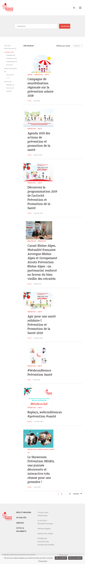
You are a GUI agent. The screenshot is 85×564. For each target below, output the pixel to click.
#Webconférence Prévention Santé (39, 373)
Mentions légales (44, 528)
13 (70, 493)
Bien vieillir (31, 241)
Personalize (42, 561)
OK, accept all (61, 558)
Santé (47, 74)
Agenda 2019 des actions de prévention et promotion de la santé (38, 142)
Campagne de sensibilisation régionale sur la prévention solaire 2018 (40, 88)
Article (29, 101)
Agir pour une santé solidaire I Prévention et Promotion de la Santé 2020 (41, 325)
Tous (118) (7, 46)
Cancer (29, 74)
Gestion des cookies (45, 533)
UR (28, 452)
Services (20, 523)
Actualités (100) (9, 52)
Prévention (38, 74)
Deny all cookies (75, 558)
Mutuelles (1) (10, 85)
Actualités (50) (10, 55)
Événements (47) (11, 58)
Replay (29, 421)
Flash (29, 380)
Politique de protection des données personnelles (46, 541)
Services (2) (8, 82)
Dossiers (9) (10, 75)
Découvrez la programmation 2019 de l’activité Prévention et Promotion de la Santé (42, 198)
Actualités (21, 517)
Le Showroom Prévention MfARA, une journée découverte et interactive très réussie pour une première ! (41, 470)
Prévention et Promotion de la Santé (40, 449)
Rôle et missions (23, 512)
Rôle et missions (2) (10, 48)
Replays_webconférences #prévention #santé (42, 415)
